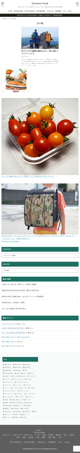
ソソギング (28, 385)
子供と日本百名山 (29, 11)
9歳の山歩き (27, 367)
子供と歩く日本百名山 (17, 402)
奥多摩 (51, 435)
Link (64, 11)
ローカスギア (20, 396)
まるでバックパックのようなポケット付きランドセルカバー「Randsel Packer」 (40, 15)
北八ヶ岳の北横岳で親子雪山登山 (13, 332)
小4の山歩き (17, 411)
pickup (24, 373)
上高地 (13, 399)
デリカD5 (32, 388)
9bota (19, 346)
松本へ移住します (7, 337)
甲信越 (31, 437)
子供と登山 (29, 402)
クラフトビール (8, 382)
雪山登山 (23, 417)
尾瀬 (44, 435)
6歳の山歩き (27, 364)
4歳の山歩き (7, 364)
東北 (18, 437)
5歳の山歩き (17, 364)
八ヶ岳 (19, 399)
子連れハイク (18, 405)
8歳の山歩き (17, 367)
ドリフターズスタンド (10, 390)
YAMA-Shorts (22, 376)
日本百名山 (27, 411)
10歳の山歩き (8, 370)
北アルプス (28, 399)
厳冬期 (6, 402)
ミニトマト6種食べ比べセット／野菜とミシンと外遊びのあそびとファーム (27, 176)
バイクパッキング (24, 390)
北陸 (37, 437)
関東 (24, 437)
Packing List (50, 11)
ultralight (6, 376)
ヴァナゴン (30, 396)
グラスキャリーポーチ (22, 382)
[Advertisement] (60, 370)
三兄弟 (6, 399)
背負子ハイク (24, 414)
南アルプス (28, 435)
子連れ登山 (28, 405)
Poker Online (21, 337)
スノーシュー (18, 385)
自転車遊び (58, 11)
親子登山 (16, 417)
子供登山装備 (7, 405)
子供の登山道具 (40, 11)
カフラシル (7, 379)
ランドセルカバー (9, 396)
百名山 (16, 414)
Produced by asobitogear (10, 241)
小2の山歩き (25, 408)
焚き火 (35, 411)
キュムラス (29, 379)
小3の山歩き (7, 411)
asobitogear (18, 370)
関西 (43, 437)
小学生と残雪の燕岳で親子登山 (12, 328)
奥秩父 (58, 435)
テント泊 (23, 388)
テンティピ (15, 388)
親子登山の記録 (18, 11)
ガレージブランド (18, 379)
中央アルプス (17, 435)
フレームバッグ (8, 393)
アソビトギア (32, 376)
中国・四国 (51, 437)
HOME (10, 11)
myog (17, 373)
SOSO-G (31, 373)
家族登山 (6, 408)
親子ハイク (7, 417)
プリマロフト (19, 393)
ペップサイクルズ (31, 393)
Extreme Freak (40, 3)
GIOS (25, 370)
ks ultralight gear (8, 373)
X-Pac (13, 376)
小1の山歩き (15, 408)
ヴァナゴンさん (7, 324)
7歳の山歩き (7, 367)
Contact (69, 11)
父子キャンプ (7, 414)
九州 (59, 437)
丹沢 (64, 435)
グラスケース (7, 385)
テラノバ (6, 388)
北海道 (71, 435)
